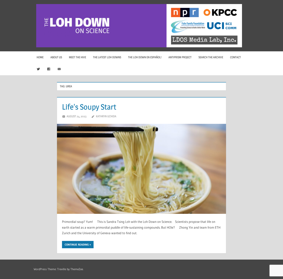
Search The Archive (210, 57)
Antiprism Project (180, 57)
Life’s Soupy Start (89, 107)
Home (40, 57)
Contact (235, 57)
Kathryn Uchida (106, 116)
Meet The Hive (77, 57)
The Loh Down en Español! (145, 57)
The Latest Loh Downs (107, 57)
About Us (56, 57)
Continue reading (77, 244)
